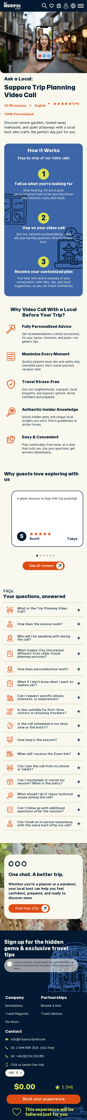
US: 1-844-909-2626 (32, 1048)
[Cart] (59, 5)
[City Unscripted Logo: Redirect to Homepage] (12, 6)
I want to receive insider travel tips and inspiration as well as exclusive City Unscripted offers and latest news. (44, 965)
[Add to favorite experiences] (16, 1112)
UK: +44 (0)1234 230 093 (27, 1056)
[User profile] (66, 6)
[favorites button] (51, 5)
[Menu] (80, 6)
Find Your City (27, 908)
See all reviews (41, 566)
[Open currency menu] (73, 5)
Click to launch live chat (27, 1065)
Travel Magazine (16, 1014)
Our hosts (12, 1022)
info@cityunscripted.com (28, 1039)
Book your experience (44, 1099)
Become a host (51, 1006)
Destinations (14, 1006)
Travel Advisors (52, 1014)
